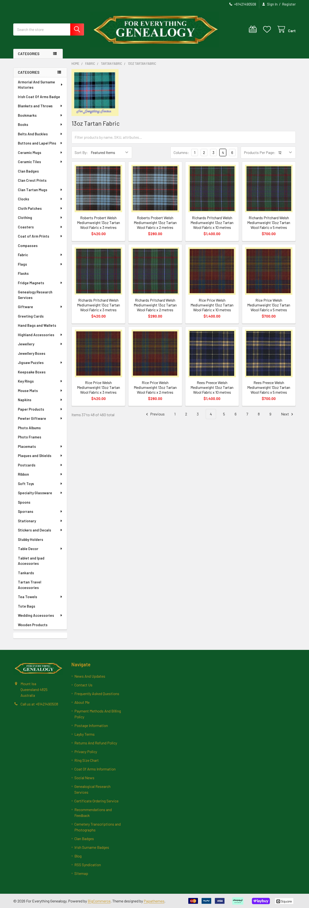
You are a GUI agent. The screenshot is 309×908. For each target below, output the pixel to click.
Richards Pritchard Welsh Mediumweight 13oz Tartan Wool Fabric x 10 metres (211, 222)
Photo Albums (29, 428)
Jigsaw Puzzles (31, 362)
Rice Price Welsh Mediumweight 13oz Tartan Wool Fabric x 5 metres (268, 305)
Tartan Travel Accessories (29, 585)
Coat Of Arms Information (95, 769)
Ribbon (23, 474)
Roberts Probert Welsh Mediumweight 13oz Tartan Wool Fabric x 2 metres (155, 222)
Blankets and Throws (35, 106)
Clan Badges (28, 171)
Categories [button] (28, 53)
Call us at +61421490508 (39, 704)
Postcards (26, 465)
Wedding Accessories (36, 615)
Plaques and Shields (34, 455)
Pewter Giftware (32, 418)
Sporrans (25, 511)
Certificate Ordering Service (96, 801)
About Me (82, 702)
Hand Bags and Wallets (37, 325)
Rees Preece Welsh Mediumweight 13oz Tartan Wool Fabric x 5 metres (268, 387)
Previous (157, 414)
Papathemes (154, 901)
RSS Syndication (87, 864)
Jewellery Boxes (31, 353)
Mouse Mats (28, 390)
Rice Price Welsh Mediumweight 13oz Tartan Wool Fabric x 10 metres (211, 305)
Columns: (181, 152)
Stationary (27, 521)
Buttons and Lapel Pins (37, 143)
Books (23, 124)
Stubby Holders (30, 539)
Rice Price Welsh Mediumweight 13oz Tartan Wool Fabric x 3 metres (98, 387)
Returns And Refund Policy (95, 743)
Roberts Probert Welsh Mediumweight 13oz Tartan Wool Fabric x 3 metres (98, 222)
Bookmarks (27, 115)
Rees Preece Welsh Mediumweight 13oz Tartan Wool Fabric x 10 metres (211, 387)
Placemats (27, 446)
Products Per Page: (259, 152)
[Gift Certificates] (254, 29)
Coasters (26, 227)
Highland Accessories (36, 335)
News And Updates (89, 676)
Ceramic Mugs (29, 152)
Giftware (25, 307)
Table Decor (28, 548)
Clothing (25, 217)
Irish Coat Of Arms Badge (39, 96)
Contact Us (83, 685)
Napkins (24, 400)
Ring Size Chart (86, 760)
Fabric (23, 255)
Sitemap (81, 873)
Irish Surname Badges (91, 847)
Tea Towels (27, 597)
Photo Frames (29, 437)
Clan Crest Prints (32, 180)
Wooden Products (33, 625)
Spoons (24, 502)
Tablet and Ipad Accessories (31, 561)
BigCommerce (99, 901)
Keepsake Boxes (32, 372)
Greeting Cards (31, 316)
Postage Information (91, 725)
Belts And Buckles (33, 134)
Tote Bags (26, 606)
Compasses (28, 245)
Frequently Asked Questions (96, 693)
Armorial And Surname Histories (36, 85)
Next (285, 414)
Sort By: (81, 152)
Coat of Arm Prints (33, 236)
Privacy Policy (85, 751)
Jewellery (26, 344)
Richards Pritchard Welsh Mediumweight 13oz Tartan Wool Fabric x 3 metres (98, 305)
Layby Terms (84, 734)
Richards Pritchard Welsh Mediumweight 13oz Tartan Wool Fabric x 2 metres (155, 305)
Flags (22, 264)
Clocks (23, 199)
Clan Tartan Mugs (32, 190)
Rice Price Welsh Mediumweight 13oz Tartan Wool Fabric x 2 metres (155, 387)
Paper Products (31, 409)
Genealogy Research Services (35, 295)
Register (289, 4)
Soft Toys (26, 483)
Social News (84, 777)
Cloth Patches (30, 208)
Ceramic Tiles (29, 162)
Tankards (26, 573)
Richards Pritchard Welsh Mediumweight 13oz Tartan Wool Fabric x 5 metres (268, 222)
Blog (78, 856)
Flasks (23, 273)
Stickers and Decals (34, 530)
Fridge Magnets (31, 283)
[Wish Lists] (268, 29)
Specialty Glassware (35, 493)
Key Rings (26, 381)
